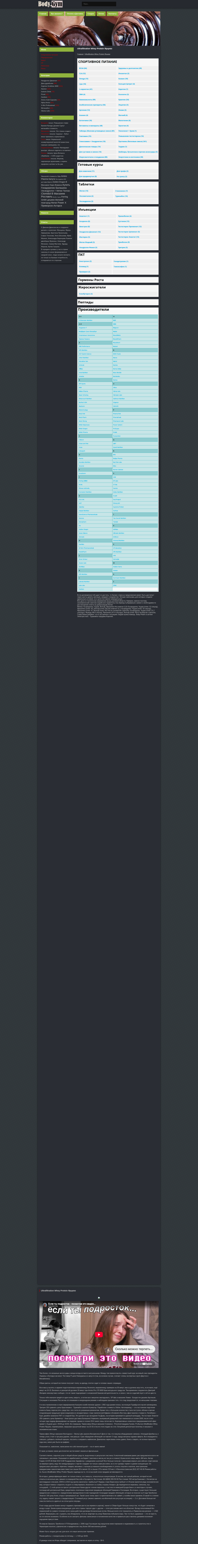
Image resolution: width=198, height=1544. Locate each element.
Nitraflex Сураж (57, 197)
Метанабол (45, 108)
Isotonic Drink (46, 91)
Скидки (91, 14)
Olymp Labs (45, 111)
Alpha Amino (45, 102)
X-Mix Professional (48, 105)
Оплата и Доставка (75, 14)
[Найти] (114, 4)
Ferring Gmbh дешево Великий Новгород (54, 200)
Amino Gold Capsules (49, 100)
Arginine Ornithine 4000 (49, 86)
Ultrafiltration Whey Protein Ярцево (97, 54)
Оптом (101, 14)
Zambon (44, 97)
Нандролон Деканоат (49, 81)
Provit (43, 94)
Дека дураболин (47, 83)
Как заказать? (56, 14)
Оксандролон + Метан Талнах (55, 191)
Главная (42, 14)
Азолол (44, 89)
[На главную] (50, 4)
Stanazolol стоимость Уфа (51, 176)
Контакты (113, 14)
